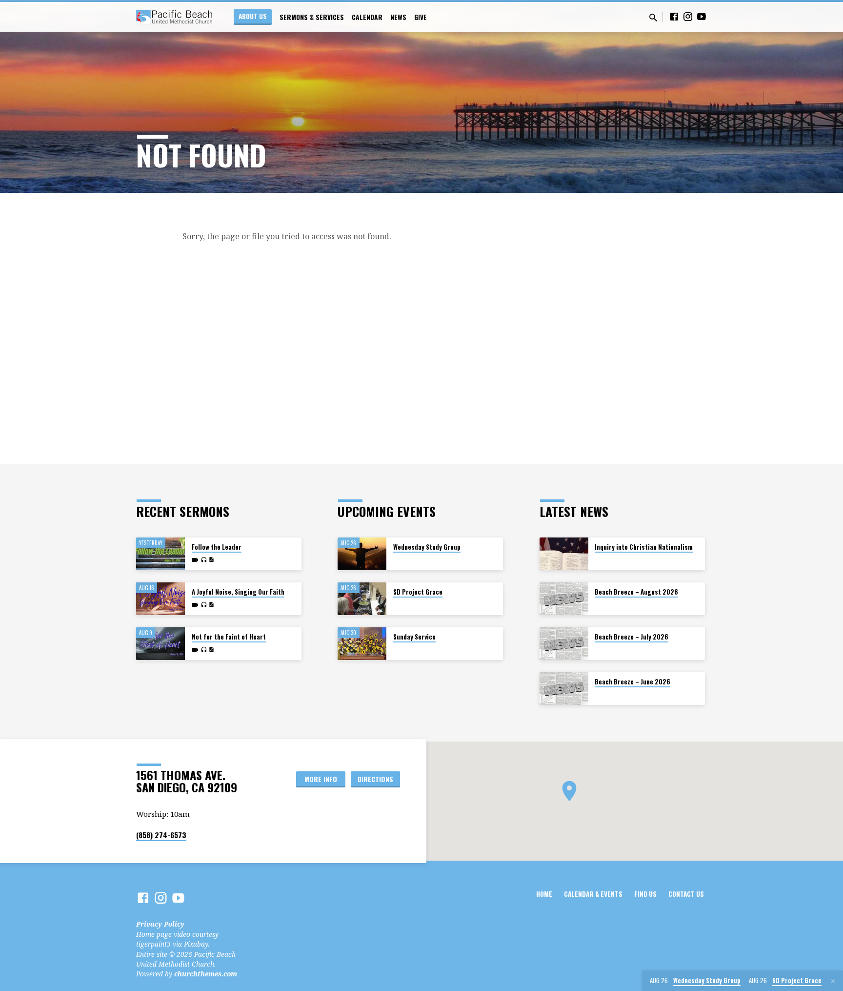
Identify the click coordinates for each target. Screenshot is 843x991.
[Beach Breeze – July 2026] (564, 643)
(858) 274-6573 (161, 834)
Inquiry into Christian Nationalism (644, 547)
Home (544, 894)
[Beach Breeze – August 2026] (564, 598)
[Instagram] (687, 16)
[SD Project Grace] (362, 598)
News (398, 17)
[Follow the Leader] (160, 553)
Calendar (367, 17)
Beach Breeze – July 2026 (631, 636)
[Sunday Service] (362, 643)
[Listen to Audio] (204, 560)
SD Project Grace (417, 592)
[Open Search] (653, 17)
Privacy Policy (160, 924)
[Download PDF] (211, 560)
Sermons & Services (312, 17)
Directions (375, 779)
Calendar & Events (593, 894)
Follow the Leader (216, 547)
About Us (253, 16)
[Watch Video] (195, 560)
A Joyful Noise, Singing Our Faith (238, 592)
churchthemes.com (205, 973)
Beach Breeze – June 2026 (632, 681)
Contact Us (686, 894)
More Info (320, 779)
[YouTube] (701, 16)
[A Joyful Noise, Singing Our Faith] (160, 598)
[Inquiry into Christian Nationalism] (564, 553)
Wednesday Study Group (427, 547)
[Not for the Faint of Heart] (160, 643)
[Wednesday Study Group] (362, 553)
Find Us (645, 894)
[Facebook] (674, 16)
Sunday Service (414, 636)
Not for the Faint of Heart (229, 636)
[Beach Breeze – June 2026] (564, 688)
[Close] (833, 981)
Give (420, 17)
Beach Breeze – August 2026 (636, 592)
